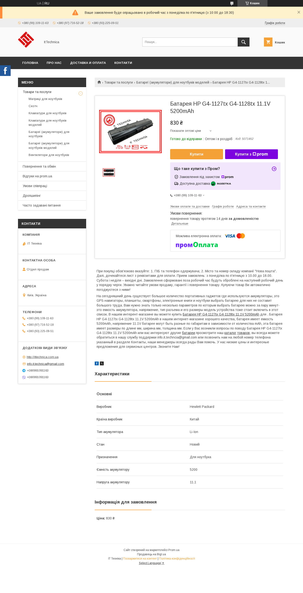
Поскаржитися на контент (140, 558)
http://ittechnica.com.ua (42, 357)
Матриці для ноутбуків (45, 99)
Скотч (33, 106)
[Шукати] (244, 42)
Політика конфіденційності (177, 558)
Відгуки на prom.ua (37, 176)
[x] (102, 364)
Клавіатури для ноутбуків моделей (48, 123)
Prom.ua (173, 550)
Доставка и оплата (88, 63)
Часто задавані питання (42, 205)
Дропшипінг (32, 196)
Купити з (243, 154)
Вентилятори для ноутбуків (49, 155)
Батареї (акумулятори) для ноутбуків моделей (172, 82)
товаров (243, 333)
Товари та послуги (118, 82)
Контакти (123, 63)
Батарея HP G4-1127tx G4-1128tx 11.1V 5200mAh (221, 314)
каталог (230, 333)
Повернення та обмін (39, 166)
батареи (188, 333)
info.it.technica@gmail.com (45, 364)
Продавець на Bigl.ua (151, 554)
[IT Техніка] (28, 50)
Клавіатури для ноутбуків (48, 113)
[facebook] (97, 364)
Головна (30, 63)
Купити (196, 154)
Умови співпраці (35, 186)
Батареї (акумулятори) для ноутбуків (49, 134)
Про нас (54, 63)
